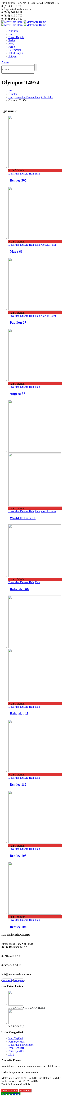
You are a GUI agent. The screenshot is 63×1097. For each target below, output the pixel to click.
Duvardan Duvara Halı (21, 173)
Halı (10, 34)
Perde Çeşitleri (16, 1051)
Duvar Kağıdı (16, 37)
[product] (35, 142)
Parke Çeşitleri (16, 1041)
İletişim (12, 56)
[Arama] (35, 67)
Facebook (7, 980)
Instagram (18, 980)
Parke (11, 40)
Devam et (25, 1090)
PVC (11, 43)
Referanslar (14, 49)
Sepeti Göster (10, 1090)
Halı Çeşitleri (15, 1038)
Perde (11, 46)
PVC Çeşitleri (16, 1047)
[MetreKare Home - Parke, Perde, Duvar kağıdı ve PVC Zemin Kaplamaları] (23, 21)
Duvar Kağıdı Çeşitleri (20, 1044)
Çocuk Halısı (48, 244)
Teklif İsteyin (15, 53)
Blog (11, 1054)
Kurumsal (13, 30)
